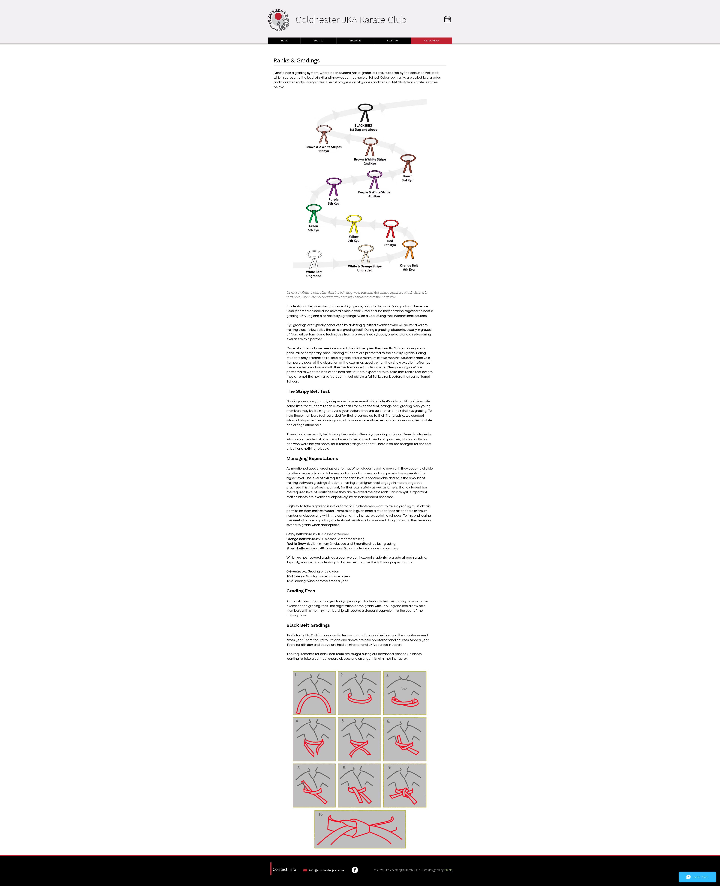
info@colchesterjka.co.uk (326, 870)
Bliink (448, 870)
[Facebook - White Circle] (355, 870)
